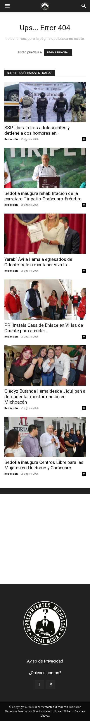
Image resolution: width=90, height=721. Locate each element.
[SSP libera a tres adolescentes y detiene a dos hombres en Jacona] (45, 102)
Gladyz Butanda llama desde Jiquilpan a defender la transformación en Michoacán (44, 397)
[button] (7, 6)
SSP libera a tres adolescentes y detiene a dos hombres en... (37, 130)
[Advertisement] (45, 539)
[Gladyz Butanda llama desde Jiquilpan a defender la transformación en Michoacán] (45, 365)
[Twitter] (51, 684)
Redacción (11, 139)
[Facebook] (39, 684)
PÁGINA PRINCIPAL (58, 52)
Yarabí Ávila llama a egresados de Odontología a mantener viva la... (38, 262)
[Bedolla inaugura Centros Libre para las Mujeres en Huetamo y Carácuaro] (45, 437)
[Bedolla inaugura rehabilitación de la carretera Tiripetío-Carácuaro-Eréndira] (45, 168)
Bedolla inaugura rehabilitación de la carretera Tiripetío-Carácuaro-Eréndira (42, 196)
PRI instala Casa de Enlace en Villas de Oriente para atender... (43, 328)
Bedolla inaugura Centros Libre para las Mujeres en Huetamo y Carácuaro (43, 465)
